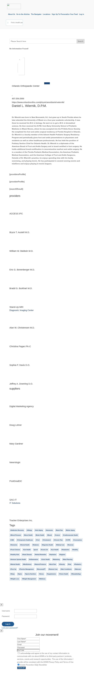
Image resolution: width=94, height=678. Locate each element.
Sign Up (21, 668)
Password (5, 616)
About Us (11, 14)
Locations (46, 14)
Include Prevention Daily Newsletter (33, 665)
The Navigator (36, 14)
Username (6, 611)
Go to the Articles (23, 14)
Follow (47, 83)
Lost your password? (10, 628)
